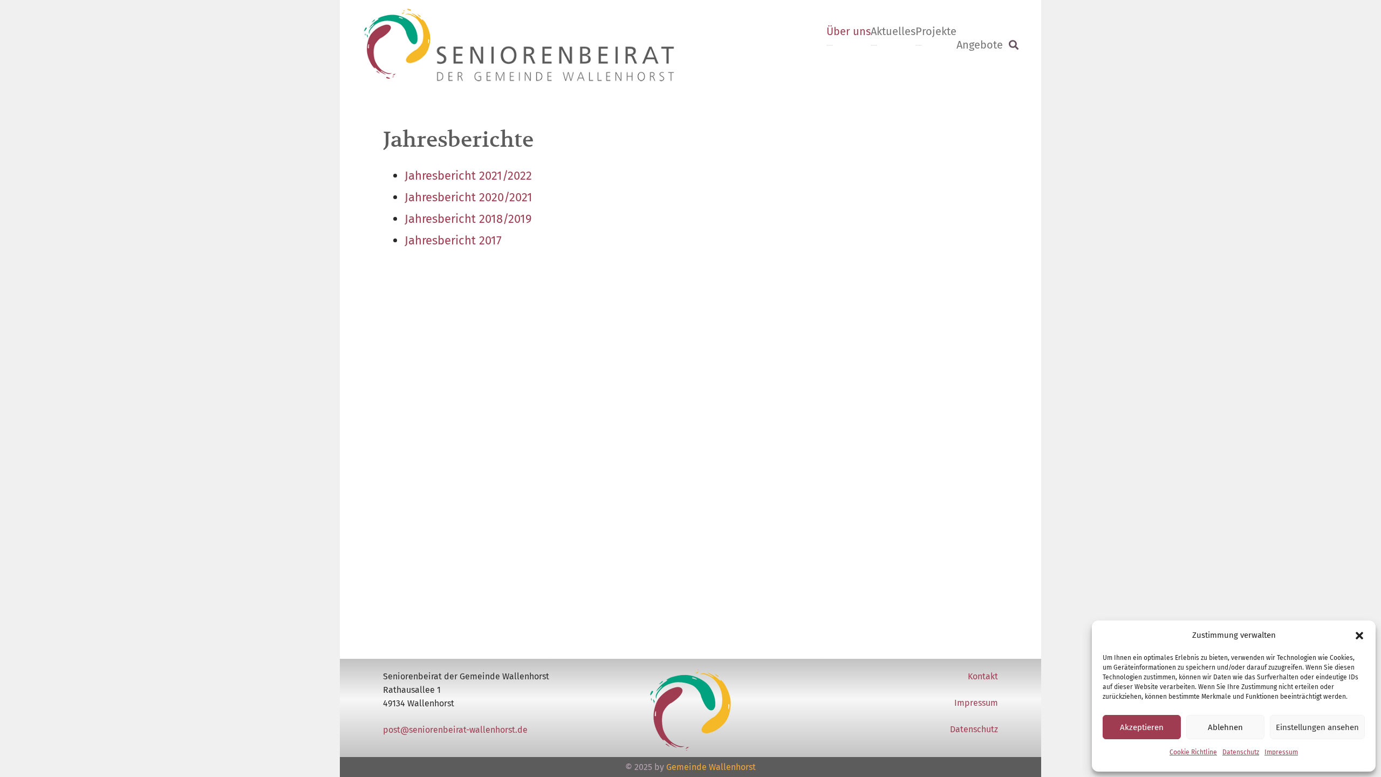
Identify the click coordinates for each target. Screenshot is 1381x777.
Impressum (1281, 752)
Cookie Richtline (1193, 752)
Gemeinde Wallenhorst (711, 767)
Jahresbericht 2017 (453, 240)
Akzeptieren (1142, 727)
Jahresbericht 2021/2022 (468, 175)
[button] (1359, 635)
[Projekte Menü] (918, 45)
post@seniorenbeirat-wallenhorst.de (455, 730)
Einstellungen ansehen (1317, 727)
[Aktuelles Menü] (874, 45)
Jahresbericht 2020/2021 (468, 197)
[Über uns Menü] (829, 45)
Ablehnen (1225, 727)
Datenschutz (1240, 752)
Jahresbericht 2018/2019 (468, 219)
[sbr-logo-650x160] (519, 45)
